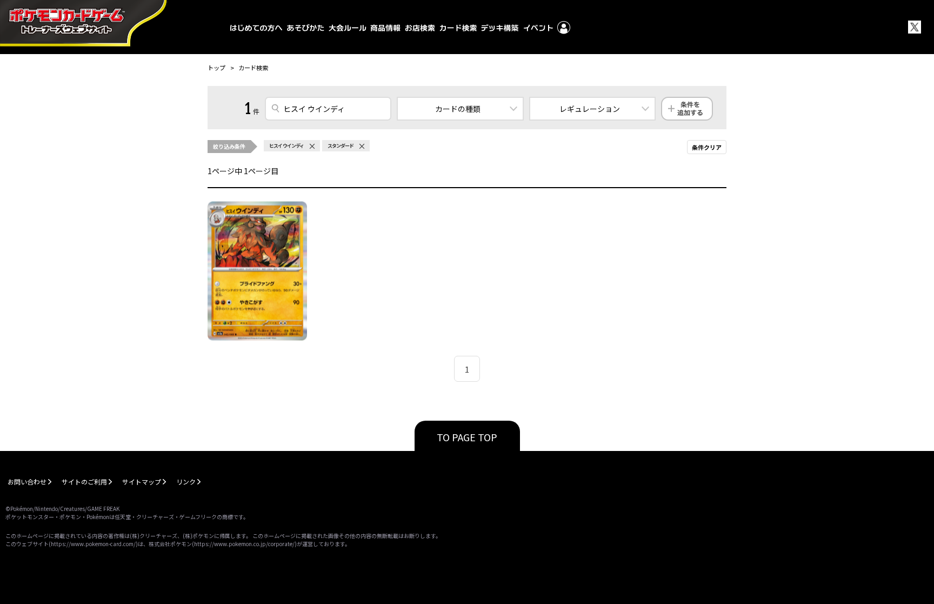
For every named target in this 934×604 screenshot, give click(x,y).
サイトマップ (141, 481)
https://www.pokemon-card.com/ (93, 544)
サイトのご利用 (84, 481)
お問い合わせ (27, 481)
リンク (186, 481)
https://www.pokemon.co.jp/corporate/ (244, 544)
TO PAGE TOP (467, 437)
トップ (216, 67)
